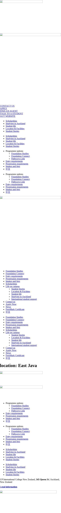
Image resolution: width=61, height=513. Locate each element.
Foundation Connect (20, 156)
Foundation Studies (20, 153)
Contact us (10, 301)
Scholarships (11, 121)
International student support (24, 299)
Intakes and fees (13, 166)
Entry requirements (14, 161)
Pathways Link (18, 158)
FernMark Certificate (15, 309)
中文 (8, 169)
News (8, 307)
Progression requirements (17, 164)
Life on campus (13, 286)
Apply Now (11, 304)
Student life (11, 126)
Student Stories (12, 131)
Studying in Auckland (15, 123)
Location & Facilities (15, 128)
